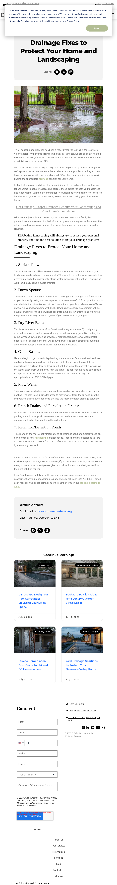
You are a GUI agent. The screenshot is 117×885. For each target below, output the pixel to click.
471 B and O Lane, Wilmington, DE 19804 (83, 719)
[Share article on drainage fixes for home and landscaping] (70, 72)
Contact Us (58, 870)
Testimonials (58, 852)
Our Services (58, 845)
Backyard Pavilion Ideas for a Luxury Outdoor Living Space (81, 598)
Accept (97, 28)
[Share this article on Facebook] (57, 72)
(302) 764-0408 (76, 704)
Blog (58, 864)
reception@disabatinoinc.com (82, 711)
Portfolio (58, 858)
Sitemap (59, 876)
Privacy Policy (42, 883)
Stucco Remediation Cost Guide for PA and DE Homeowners (33, 665)
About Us (58, 840)
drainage (43, 179)
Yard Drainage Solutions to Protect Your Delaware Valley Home (82, 665)
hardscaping (41, 437)
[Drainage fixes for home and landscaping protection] (63, 72)
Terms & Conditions (22, 883)
